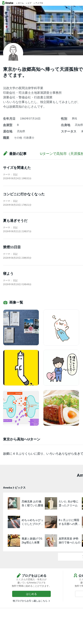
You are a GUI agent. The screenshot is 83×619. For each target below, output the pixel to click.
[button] (31, 594)
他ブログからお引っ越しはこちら (30, 600)
